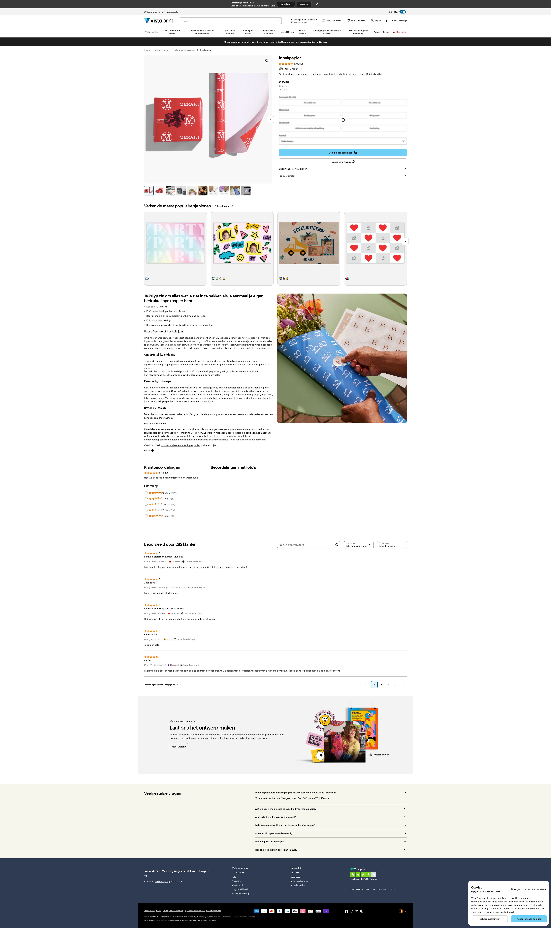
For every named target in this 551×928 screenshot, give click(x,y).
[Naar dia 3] (170, 190)
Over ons (295, 872)
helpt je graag (162, 881)
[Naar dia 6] (202, 190)
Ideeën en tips (238, 885)
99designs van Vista (153, 12)
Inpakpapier (206, 50)
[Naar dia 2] (159, 190)
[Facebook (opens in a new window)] (346, 912)
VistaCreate (172, 12)
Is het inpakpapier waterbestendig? (274, 833)
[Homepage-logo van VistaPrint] (159, 20)
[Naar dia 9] (235, 190)
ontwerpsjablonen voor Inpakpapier (180, 445)
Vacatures (295, 877)
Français (304, 4)
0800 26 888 (149, 911)
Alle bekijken (222, 205)
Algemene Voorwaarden (195, 911)
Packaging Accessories (184, 50)
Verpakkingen (161, 50)
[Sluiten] (316, 4)
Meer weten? (179, 746)
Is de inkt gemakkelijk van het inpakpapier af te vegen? (285, 825)
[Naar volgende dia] (270, 119)
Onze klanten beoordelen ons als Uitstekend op (373, 889)
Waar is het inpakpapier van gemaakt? (275, 817)
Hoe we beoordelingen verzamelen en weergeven (171, 477)
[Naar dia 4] (181, 190)
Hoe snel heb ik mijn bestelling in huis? (276, 849)
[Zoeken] (278, 21)
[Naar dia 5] (192, 190)
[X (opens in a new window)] (356, 912)
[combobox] (228, 21)
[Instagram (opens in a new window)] (351, 912)
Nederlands (286, 4)
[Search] (337, 545)
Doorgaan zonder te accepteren (528, 889)
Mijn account (238, 872)
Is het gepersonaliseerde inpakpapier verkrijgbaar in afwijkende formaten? (295, 792)
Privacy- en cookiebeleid (173, 911)
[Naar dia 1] (149, 190)
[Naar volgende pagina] (403, 684)
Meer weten (165, 417)
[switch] (397, 11)
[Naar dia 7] (213, 190)
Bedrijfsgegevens (213, 911)
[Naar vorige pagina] (365, 684)
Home (147, 50)
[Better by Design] (300, 69)
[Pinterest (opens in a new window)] (362, 912)
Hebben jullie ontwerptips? (269, 841)
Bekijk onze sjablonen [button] (341, 152)
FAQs (147, 450)
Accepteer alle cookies (529, 918)
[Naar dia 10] (246, 190)
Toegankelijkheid (240, 889)
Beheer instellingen (490, 918)
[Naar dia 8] (224, 190)
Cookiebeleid (506, 911)
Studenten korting (240, 893)
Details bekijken (374, 74)
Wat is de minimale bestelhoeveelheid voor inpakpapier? (285, 808)
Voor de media (298, 885)
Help (234, 877)
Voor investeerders (299, 881)
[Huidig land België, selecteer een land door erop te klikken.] (403, 911)
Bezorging (236, 881)
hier (324, 42)
